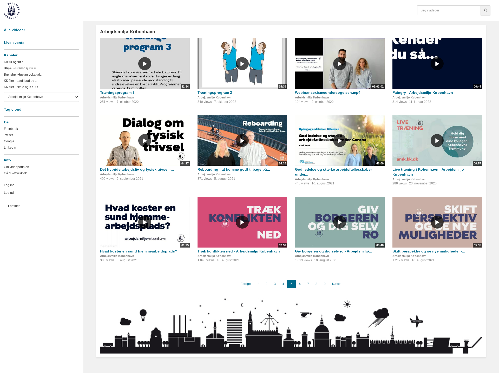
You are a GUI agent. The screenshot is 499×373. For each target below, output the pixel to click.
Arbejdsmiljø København (117, 97)
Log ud (9, 193)
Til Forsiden (12, 206)
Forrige (246, 284)
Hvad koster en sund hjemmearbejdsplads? (138, 251)
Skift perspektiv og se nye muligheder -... (428, 251)
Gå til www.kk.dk (15, 173)
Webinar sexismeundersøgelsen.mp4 (327, 92)
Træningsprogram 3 (117, 92)
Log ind (9, 185)
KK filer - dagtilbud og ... (20, 81)
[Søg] (485, 10)
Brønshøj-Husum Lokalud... (23, 74)
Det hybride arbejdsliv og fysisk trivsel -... (137, 169)
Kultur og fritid (13, 62)
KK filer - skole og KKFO (21, 87)
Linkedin (10, 147)
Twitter (8, 135)
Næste (337, 284)
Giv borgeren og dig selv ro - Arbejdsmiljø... (333, 251)
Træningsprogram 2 (215, 92)
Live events (14, 43)
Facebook (11, 129)
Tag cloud (13, 109)
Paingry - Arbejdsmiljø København (422, 92)
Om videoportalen (16, 167)
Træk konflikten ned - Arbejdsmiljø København (239, 251)
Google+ (10, 141)
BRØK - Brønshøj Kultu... (21, 68)
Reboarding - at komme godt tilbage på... (234, 169)
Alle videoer (14, 30)
